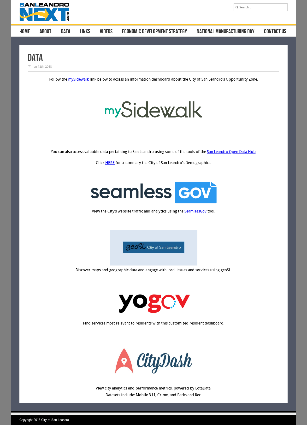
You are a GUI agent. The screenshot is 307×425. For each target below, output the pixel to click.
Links (85, 31)
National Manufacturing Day (225, 31)
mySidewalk (78, 79)
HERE (110, 162)
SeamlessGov (195, 211)
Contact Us (275, 31)
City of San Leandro (55, 420)
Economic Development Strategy (154, 31)
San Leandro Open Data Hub (231, 151)
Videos (106, 31)
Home (24, 31)
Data (65, 31)
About (45, 31)
